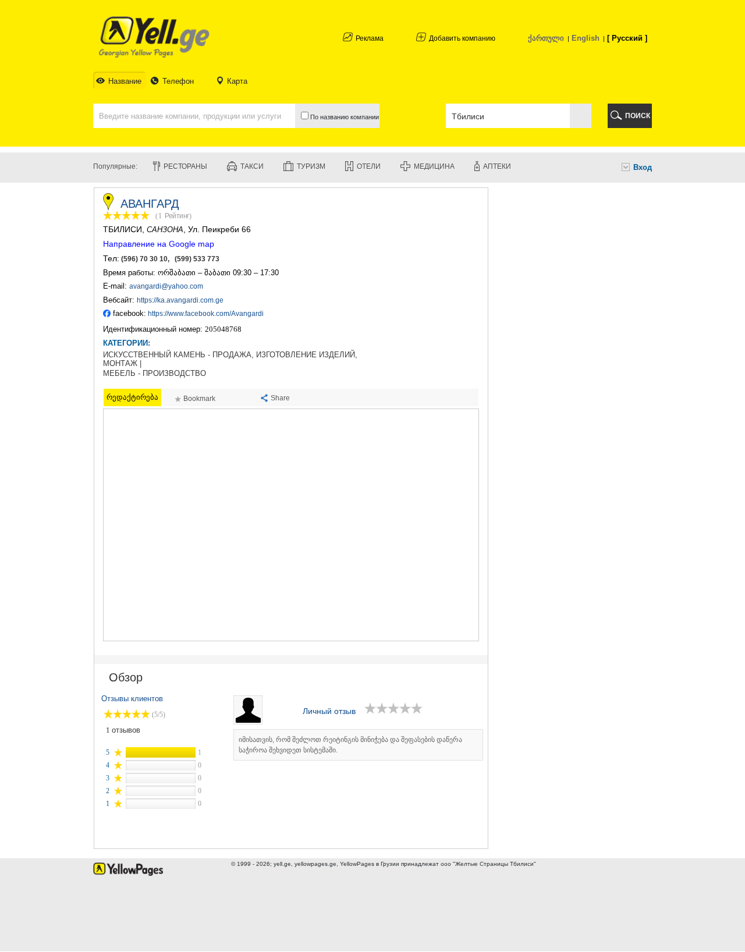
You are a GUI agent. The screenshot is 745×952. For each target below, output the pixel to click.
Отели (369, 166)
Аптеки (497, 166)
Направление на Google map (158, 243)
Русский (627, 38)
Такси (252, 166)
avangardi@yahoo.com (166, 286)
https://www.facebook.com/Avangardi (206, 314)
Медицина (434, 166)
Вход (642, 167)
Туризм (311, 166)
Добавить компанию (462, 38)
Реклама (370, 38)
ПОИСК (637, 116)
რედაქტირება (132, 397)
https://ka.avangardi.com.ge (180, 300)
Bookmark (199, 399)
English (585, 38)
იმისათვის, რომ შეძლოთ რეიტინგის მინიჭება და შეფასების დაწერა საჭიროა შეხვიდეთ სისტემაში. (350, 745)
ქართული (546, 38)
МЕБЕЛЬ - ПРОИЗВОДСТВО (154, 374)
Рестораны (185, 166)
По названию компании (343, 116)
